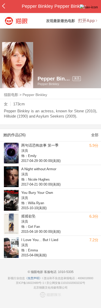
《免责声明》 (33, 278)
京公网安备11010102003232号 (65, 282)
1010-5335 (65, 272)
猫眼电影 (11, 95)
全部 (94, 135)
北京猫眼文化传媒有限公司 (50, 287)
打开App (86, 20)
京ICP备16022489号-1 (30, 282)
